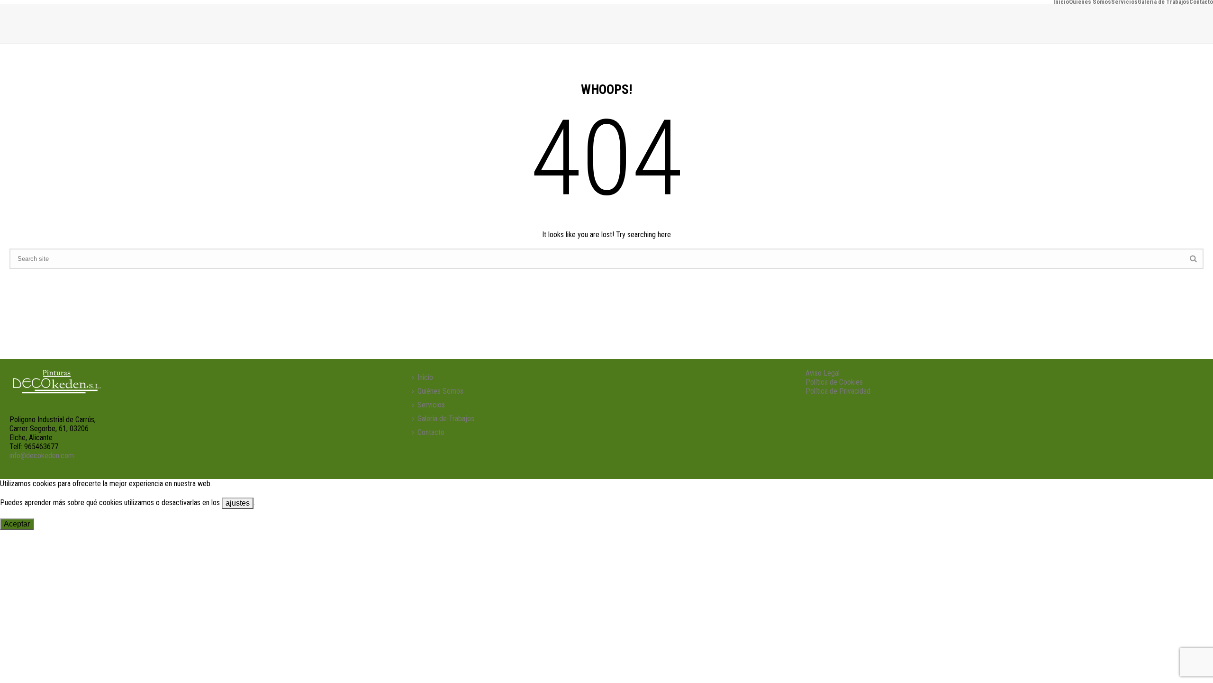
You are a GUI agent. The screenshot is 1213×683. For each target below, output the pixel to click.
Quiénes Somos (1090, 2)
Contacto (1201, 2)
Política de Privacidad (838, 391)
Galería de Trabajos (1163, 2)
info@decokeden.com (41, 455)
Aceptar (17, 524)
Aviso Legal (823, 373)
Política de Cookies (834, 382)
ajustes (238, 503)
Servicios (1124, 2)
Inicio (1061, 2)
